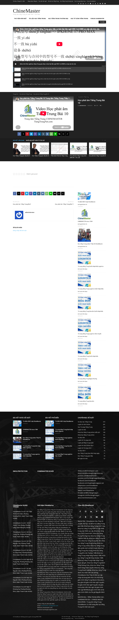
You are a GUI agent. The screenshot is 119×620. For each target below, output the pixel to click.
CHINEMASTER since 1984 (85, 221)
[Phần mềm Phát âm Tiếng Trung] (59, 148)
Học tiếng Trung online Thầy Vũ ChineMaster (90, 244)
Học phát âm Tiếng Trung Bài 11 (64, 204)
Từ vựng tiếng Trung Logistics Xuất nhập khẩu (90, 289)
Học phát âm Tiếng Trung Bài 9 (22, 204)
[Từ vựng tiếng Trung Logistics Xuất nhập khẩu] (17, 456)
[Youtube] (105, 4)
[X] (98, 4)
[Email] (63, 134)
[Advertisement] (72, 11)
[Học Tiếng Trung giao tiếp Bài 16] (40, 148)
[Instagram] (81, 4)
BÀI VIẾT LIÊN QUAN (18, 140)
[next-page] (105, 140)
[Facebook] (78, 4)
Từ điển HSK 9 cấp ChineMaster (86, 202)
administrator (82, 105)
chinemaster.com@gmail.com (49, 605)
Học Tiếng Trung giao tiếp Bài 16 (40, 155)
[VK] (47, 134)
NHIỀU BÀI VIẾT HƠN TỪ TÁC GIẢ (35, 140)
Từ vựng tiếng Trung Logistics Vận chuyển (89, 333)
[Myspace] (86, 4)
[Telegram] (90, 4)
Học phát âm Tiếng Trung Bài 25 (97, 155)
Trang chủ (15, 94)
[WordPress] (103, 4)
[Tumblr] (95, 4)
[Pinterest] (88, 4)
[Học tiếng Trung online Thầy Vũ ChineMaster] (17, 440)
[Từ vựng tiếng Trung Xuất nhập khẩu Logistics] (17, 448)
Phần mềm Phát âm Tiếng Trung (59, 155)
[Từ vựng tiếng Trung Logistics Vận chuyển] (49, 456)
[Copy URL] (67, 134)
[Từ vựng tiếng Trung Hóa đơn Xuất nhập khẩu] (49, 448)
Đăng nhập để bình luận (20, 230)
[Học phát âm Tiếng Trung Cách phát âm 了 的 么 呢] (78, 148)
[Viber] (35, 134)
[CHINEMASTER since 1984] (17, 432)
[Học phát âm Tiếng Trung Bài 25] (97, 148)
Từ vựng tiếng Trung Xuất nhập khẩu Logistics (90, 266)
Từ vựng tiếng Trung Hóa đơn (86, 401)
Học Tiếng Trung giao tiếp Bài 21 (21, 155)
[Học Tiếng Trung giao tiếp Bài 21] (21, 148)
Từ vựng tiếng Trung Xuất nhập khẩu (88, 356)
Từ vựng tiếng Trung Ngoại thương (87, 378)
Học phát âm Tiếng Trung (26, 94)
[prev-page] (102, 140)
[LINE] (55, 134)
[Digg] (59, 134)
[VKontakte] (100, 4)
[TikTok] (93, 4)
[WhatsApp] (51, 134)
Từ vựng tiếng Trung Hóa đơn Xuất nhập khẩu (90, 311)
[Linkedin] (83, 4)
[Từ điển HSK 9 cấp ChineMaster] (17, 423)
